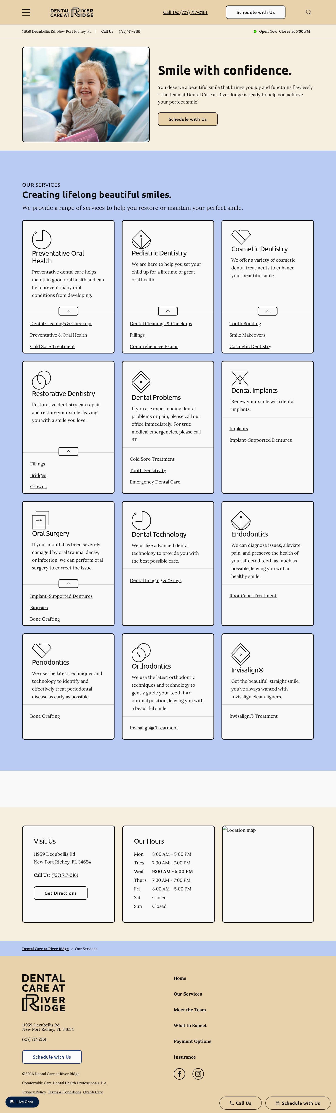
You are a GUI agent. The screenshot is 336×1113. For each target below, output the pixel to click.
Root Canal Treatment (253, 595)
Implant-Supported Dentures (260, 440)
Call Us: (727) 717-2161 (185, 12)
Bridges (38, 475)
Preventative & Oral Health (58, 335)
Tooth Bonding (245, 323)
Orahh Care (93, 1092)
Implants (238, 428)
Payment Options (192, 1041)
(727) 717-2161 (129, 31)
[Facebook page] (179, 1074)
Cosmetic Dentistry (250, 346)
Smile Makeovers (247, 335)
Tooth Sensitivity (148, 470)
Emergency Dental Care (155, 482)
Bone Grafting (45, 619)
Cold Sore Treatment (52, 346)
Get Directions (61, 893)
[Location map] (268, 874)
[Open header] (27, 12)
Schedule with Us (256, 12)
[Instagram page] (198, 1074)
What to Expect (190, 1025)
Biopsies (39, 607)
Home (180, 978)
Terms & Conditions (64, 1092)
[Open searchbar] (309, 12)
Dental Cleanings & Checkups (61, 323)
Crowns (38, 486)
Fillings (137, 335)
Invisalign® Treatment (154, 727)
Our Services (188, 994)
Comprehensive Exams (154, 346)
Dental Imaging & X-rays (155, 580)
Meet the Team (190, 1009)
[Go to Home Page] (72, 12)
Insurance (185, 1057)
